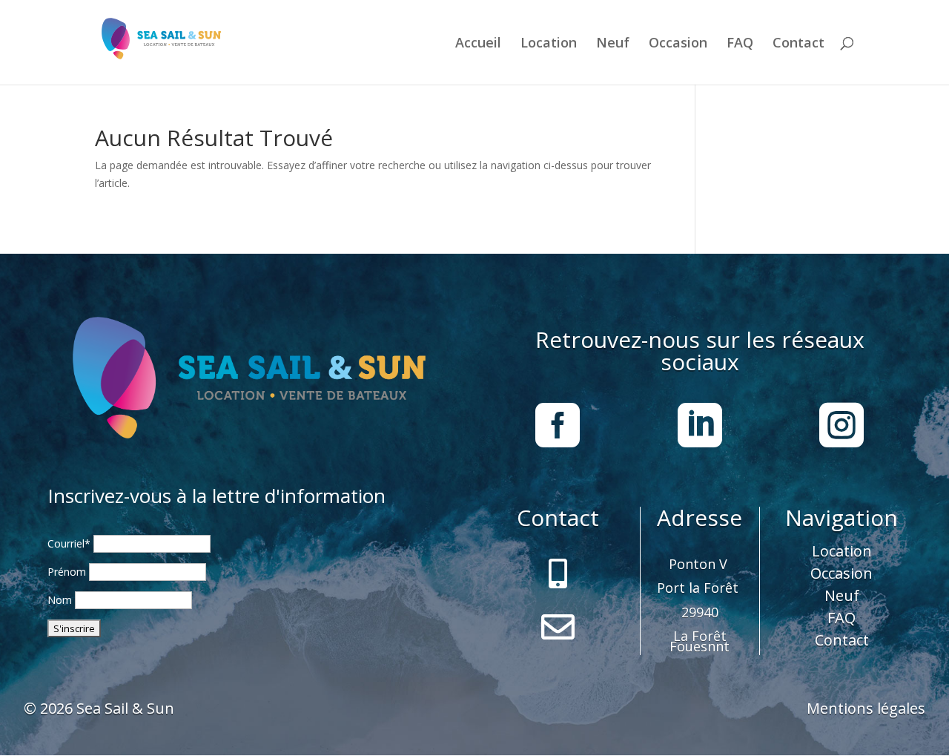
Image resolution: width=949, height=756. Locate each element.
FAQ (740, 44)
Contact (798, 44)
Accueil (478, 44)
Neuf (612, 44)
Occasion (678, 44)
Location (548, 44)
